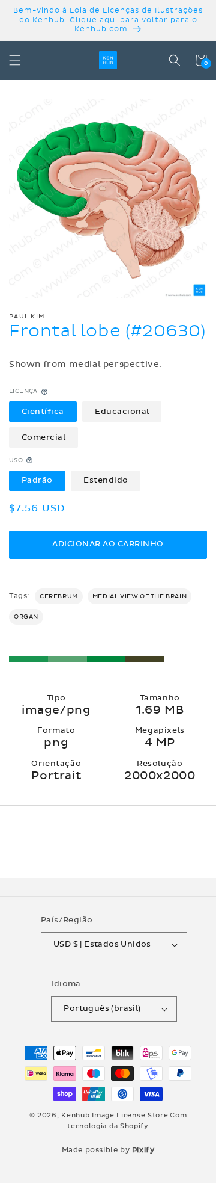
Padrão (37, 480)
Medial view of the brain (139, 596)
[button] (15, 60)
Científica (43, 411)
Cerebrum (59, 596)
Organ (26, 616)
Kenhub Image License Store (114, 1115)
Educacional (122, 411)
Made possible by (108, 1150)
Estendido (105, 480)
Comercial (44, 437)
